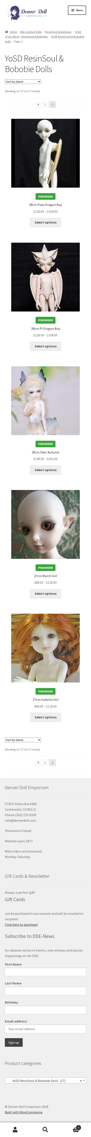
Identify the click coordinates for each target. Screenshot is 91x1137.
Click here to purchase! (21, 924)
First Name (13, 964)
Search (45, 1130)
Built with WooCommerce (23, 1112)
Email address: (16, 1021)
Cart (70, 1126)
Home (13, 32)
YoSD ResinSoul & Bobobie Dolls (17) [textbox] (44, 1081)
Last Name (13, 983)
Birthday (11, 1002)
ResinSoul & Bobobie (58, 32)
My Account (15, 1130)
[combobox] (45, 1080)
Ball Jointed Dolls (31, 32)
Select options (46, 222)
